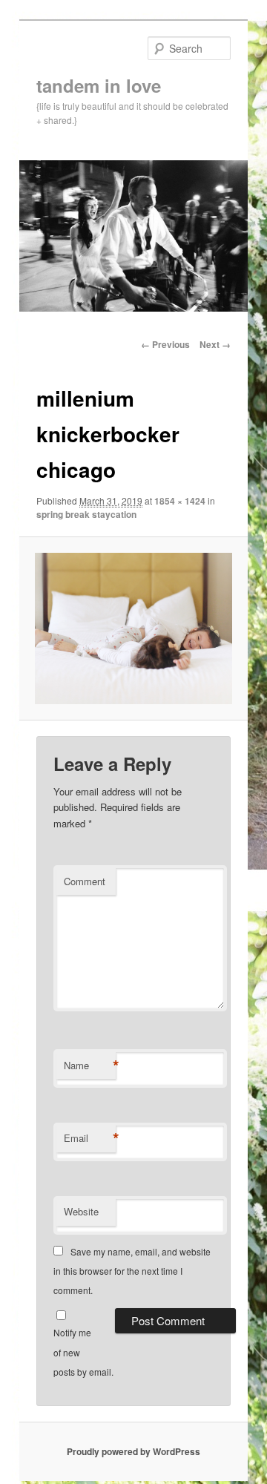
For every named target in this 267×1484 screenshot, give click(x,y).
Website (81, 1211)
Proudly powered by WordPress (133, 1451)
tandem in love (98, 85)
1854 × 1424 (179, 501)
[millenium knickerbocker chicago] (133, 628)
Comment (84, 881)
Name (90, 1065)
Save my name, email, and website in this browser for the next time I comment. (132, 1271)
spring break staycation (86, 514)
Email (90, 1138)
